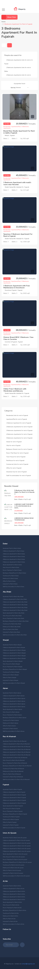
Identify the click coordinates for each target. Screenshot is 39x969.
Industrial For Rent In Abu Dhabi (11, 632)
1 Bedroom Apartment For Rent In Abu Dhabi (15, 599)
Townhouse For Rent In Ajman (11, 720)
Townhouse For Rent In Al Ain (11, 913)
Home (3, 22)
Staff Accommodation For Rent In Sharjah (14, 683)
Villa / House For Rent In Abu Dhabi (12, 615)
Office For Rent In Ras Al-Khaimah (12, 774)
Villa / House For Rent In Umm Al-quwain (14, 857)
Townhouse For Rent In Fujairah (11, 817)
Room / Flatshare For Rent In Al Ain (12, 907)
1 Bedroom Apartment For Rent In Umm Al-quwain (16, 840)
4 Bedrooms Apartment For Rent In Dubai (14, 559)
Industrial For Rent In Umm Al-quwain (13, 873)
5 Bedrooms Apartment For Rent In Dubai (14, 562)
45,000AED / (26, 175)
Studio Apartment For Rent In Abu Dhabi (13, 613)
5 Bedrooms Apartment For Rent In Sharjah (14, 658)
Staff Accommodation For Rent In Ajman (13, 731)
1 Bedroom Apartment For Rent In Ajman (14, 696)
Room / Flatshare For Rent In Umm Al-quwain (15, 859)
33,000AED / (26, 227)
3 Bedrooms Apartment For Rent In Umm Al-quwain (17, 846)
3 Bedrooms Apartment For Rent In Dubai (14, 556)
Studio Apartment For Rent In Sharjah (13, 661)
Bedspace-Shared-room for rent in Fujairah (19, 449)
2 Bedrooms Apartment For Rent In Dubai (14, 554)
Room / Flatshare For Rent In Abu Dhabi (13, 618)
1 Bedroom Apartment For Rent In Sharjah (14, 647)
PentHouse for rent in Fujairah (15, 460)
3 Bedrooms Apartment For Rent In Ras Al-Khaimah (16, 749)
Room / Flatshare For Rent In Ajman (12, 715)
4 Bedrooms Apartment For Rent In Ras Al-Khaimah (16, 752)
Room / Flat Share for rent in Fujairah (17, 453)
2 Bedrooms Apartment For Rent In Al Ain (14, 891)
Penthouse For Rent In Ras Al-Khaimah (13, 771)
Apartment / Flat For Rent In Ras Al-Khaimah (14, 741)
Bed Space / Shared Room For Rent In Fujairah (15, 814)
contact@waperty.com (28, 964)
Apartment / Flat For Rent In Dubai (12, 548)
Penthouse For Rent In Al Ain (10, 916)
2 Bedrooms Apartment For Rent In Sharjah (14, 650)
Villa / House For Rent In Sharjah (11, 664)
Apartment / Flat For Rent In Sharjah (12, 645)
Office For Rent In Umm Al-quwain (12, 870)
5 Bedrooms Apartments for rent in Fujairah (19, 438)
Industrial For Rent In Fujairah (10, 825)
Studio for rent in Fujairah (14, 442)
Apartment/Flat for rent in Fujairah (16, 419)
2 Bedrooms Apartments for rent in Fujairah (19, 427)
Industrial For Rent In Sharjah (10, 680)
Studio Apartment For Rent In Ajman (12, 709)
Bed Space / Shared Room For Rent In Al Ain (14, 910)
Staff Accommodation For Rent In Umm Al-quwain (16, 876)
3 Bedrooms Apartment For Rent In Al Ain (14, 894)
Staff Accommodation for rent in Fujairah (18, 475)
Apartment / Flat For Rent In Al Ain (12, 886)
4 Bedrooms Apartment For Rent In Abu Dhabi (15, 607)
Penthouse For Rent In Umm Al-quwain (13, 867)
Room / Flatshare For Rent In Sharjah (12, 666)
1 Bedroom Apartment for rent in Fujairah (18, 423)
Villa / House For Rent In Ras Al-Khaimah (14, 760)
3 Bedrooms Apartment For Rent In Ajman (14, 701)
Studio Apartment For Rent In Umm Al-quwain (15, 854)
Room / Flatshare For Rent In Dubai (12, 570)
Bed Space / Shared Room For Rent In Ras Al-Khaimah (17, 766)
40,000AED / (26, 381)
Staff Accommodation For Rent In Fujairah (14, 827)
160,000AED (19, 523)
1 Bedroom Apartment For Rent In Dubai (13, 551)
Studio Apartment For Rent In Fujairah (13, 806)
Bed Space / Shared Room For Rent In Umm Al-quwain (17, 862)
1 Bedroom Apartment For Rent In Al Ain (13, 888)
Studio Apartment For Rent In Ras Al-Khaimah (15, 757)
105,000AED (19, 497)
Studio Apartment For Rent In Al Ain (12, 902)
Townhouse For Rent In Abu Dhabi (12, 624)
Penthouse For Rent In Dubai (10, 578)
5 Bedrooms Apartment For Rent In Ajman (14, 706)
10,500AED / (26, 123)
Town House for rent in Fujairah (15, 457)
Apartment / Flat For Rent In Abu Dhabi (13, 596)
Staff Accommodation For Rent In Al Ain (13, 924)
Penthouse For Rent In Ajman (10, 723)
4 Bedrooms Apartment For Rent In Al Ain (14, 897)
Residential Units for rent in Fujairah (17, 415)
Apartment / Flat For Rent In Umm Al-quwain (15, 837)
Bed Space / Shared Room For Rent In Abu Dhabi (16, 621)
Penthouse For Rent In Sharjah (11, 675)
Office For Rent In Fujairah (9, 822)
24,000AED (18, 511)
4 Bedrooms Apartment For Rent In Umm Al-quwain (17, 848)
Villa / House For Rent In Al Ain (11, 905)
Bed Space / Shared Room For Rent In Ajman (14, 717)
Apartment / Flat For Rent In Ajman (12, 693)
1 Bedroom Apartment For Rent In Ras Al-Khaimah (16, 744)
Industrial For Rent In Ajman (10, 728)
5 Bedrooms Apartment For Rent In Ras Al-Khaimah (16, 755)
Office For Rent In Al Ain (9, 918)
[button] (22, 87)
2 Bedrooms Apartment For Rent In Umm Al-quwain (17, 843)
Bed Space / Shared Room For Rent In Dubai (14, 573)
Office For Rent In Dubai (9, 581)
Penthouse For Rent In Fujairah (11, 819)
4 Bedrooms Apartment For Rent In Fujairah (14, 800)
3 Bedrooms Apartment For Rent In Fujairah (14, 797)
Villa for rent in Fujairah (13, 445)
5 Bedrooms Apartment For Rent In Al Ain (14, 899)
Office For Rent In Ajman (9, 726)
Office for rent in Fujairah (13, 468)
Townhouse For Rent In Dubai (11, 575)
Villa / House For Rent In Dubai (11, 567)
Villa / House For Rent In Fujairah (11, 808)
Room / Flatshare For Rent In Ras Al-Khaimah (15, 763)
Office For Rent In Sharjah (9, 677)
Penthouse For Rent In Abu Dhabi (11, 626)
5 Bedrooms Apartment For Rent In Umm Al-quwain (17, 851)
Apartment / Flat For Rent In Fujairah (12, 789)
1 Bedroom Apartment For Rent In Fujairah (14, 792)
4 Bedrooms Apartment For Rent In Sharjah (14, 655)
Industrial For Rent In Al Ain (10, 921)
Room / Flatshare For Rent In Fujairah (13, 811)
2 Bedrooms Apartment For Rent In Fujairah (14, 795)
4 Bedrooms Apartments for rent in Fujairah (19, 434)
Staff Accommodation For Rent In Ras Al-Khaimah (16, 779)
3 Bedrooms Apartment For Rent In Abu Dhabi (15, 604)
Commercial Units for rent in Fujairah (17, 464)
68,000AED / (26, 330)
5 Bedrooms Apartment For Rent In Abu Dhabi (15, 610)
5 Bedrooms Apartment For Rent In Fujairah (14, 803)
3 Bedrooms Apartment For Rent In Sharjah (14, 653)
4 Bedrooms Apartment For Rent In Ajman (14, 704)
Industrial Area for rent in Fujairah (16, 472)
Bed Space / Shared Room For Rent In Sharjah (15, 669)
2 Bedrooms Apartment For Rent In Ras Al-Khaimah (16, 746)
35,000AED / (26, 278)
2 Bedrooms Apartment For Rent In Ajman (14, 698)
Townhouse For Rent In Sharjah (11, 672)
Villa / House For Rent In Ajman (11, 712)
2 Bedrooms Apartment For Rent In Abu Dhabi (15, 602)
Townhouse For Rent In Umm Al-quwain (13, 865)
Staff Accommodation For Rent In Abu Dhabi (15, 635)
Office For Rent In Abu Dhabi (10, 629)
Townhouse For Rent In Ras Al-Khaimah (13, 768)
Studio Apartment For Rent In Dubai (12, 565)
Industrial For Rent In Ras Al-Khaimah (13, 777)
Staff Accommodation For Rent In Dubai (13, 586)
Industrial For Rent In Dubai (10, 584)
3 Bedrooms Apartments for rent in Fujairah (19, 430)
